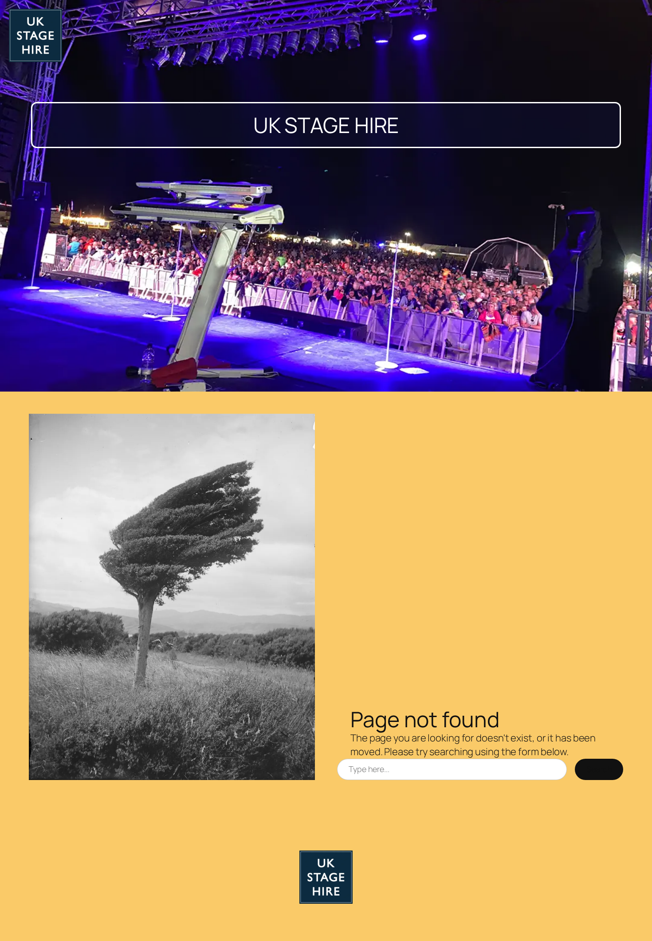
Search (599, 769)
